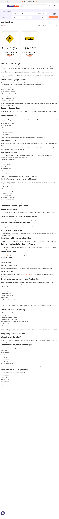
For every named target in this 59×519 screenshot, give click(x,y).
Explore (9, 56)
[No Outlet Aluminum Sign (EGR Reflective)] (29, 38)
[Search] (45, 5)
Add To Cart (53, 17)
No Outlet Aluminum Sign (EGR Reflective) (29, 48)
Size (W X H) (4, 17)
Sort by (38, 25)
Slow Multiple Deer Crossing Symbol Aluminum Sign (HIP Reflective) (29, 13)
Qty (40, 17)
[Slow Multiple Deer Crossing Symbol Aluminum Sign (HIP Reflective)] (10, 38)
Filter (2, 25)
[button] (3, 513)
